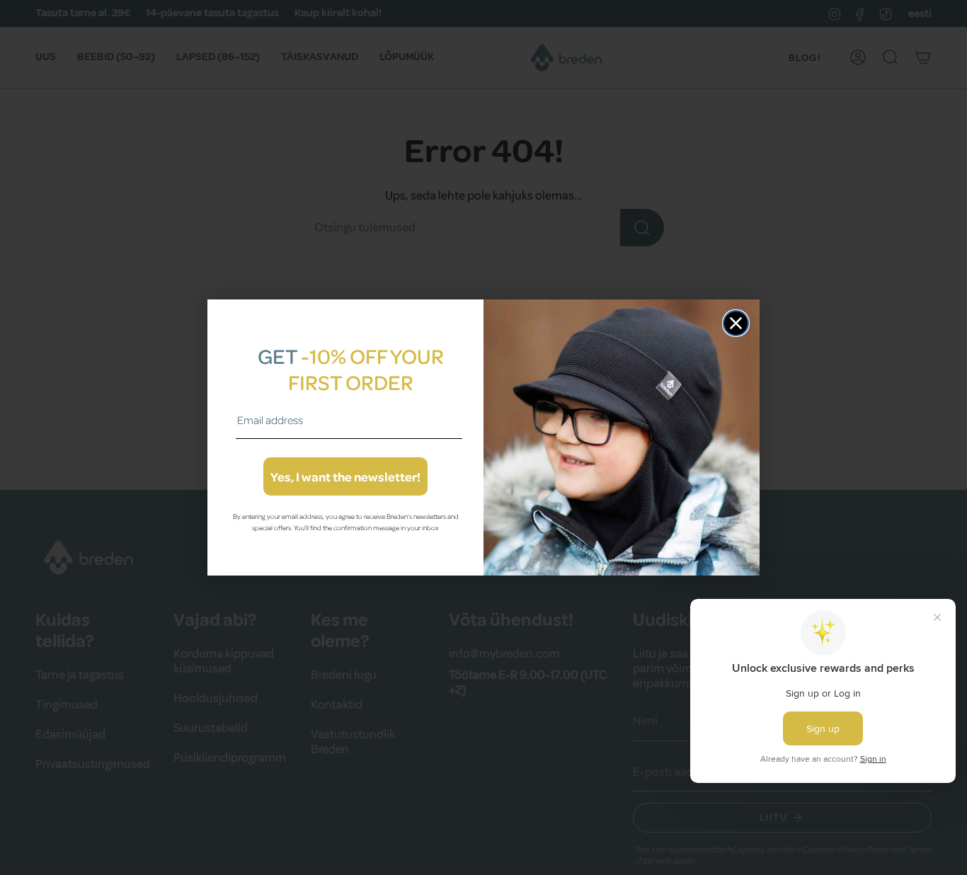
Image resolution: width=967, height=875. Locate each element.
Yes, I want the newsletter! (345, 476)
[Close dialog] (735, 323)
